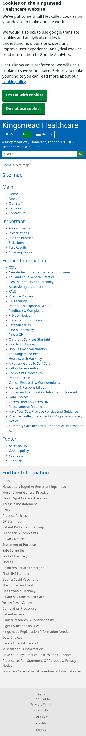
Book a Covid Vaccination (28, 349)
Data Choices (19, 397)
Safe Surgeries (20, 325)
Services (15, 208)
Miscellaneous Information (29, 406)
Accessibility (18, 445)
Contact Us (17, 213)
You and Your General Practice (32, 277)
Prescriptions (19, 233)
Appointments (19, 228)
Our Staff (16, 203)
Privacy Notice (19, 315)
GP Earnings (18, 301)
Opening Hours (20, 252)
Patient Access (20, 377)
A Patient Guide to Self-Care (30, 363)
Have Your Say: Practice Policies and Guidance (43, 411)
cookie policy (14, 82)
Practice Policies (21, 296)
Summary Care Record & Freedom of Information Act (42, 671)
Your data (16, 455)
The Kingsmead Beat (24, 353)
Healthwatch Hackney (25, 358)
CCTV (13, 267)
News (13, 198)
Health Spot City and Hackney (31, 281)
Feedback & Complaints (26, 310)
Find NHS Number (22, 344)
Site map (15, 460)
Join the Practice (21, 237)
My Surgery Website (41, 704)
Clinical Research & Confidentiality (34, 382)
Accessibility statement (26, 286)
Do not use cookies (23, 109)
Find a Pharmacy (21, 329)
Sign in (41, 694)
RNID (13, 291)
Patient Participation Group (29, 305)
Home (7, 165)
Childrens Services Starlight (29, 339)
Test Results (18, 247)
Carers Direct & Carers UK (28, 401)
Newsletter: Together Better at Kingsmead (41, 272)
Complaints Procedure (26, 373)
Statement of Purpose (25, 320)
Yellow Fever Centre (23, 368)
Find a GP (16, 334)
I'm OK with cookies (24, 95)
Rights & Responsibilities (27, 387)
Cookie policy (19, 450)
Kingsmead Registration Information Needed (43, 392)
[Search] (80, 154)
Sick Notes (17, 242)
